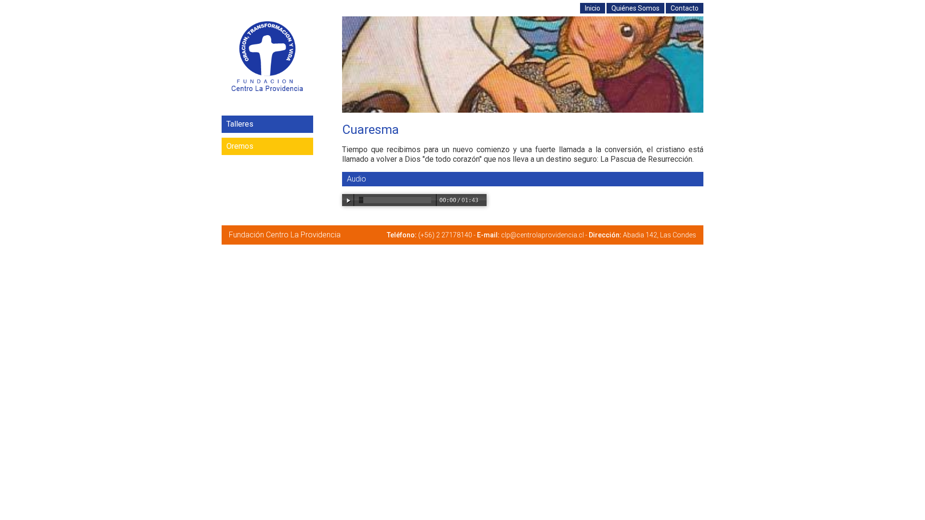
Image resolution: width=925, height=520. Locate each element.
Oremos (239, 146)
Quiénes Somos (635, 8)
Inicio (592, 8)
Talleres (239, 124)
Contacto (685, 8)
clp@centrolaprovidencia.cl (542, 235)
